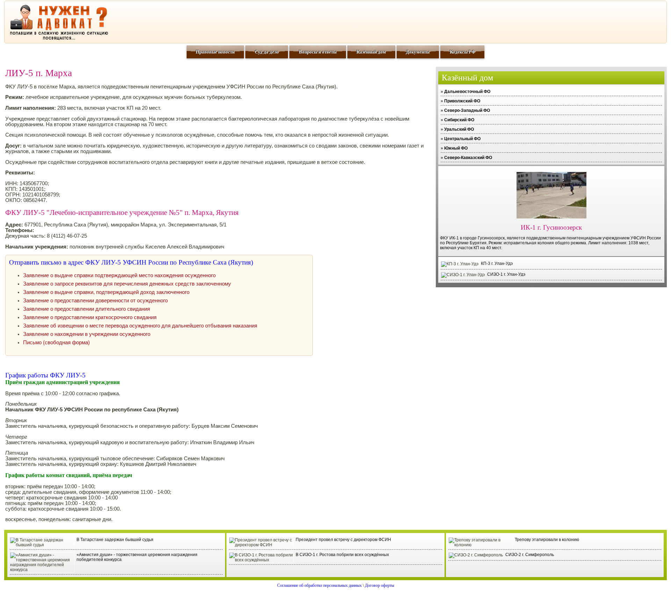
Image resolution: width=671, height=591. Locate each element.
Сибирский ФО (459, 119)
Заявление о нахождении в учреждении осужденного (86, 334)
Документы (418, 52)
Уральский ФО (459, 129)
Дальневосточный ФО (467, 91)
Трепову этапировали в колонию (547, 539)
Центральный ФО (462, 138)
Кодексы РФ (462, 52)
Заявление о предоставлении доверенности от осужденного (95, 300)
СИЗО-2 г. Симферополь (529, 554)
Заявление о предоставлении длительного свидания (86, 309)
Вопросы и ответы (318, 52)
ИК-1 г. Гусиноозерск (551, 227)
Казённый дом (371, 52)
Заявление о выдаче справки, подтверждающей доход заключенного (106, 292)
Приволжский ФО (462, 101)
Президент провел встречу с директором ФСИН (343, 539)
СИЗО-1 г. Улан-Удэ (506, 274)
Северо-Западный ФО (467, 110)
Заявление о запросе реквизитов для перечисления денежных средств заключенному (127, 284)
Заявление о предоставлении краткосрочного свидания (90, 317)
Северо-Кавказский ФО (468, 157)
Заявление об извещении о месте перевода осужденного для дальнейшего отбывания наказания (140, 326)
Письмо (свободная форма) (56, 342)
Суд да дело (267, 52)
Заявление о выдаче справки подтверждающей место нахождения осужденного (119, 275)
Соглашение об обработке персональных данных (319, 585)
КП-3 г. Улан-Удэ (497, 263)
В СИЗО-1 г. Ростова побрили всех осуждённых (342, 554)
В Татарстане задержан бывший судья (115, 539)
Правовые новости (215, 52)
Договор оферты (379, 585)
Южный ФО (456, 148)
